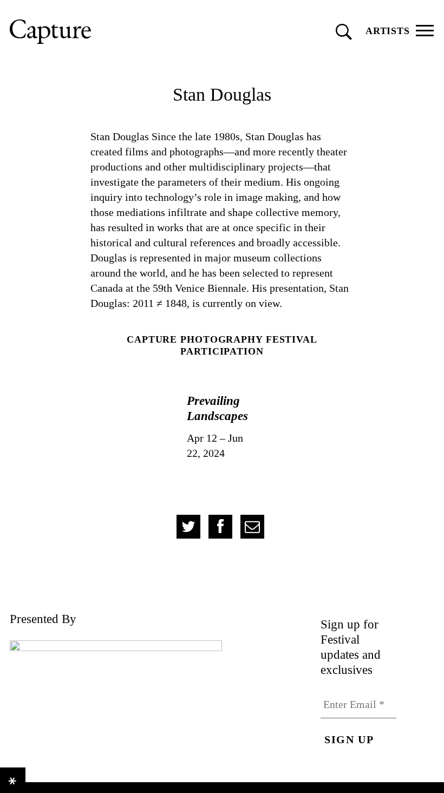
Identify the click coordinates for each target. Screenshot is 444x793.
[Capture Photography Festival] (99, 31)
